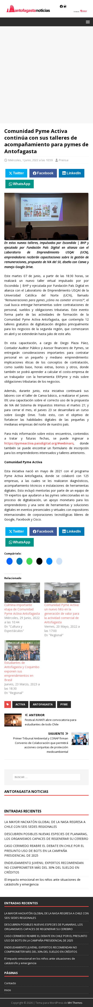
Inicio (7, 990)
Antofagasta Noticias (26, 791)
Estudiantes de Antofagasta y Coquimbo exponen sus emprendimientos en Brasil (21, 671)
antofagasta (43, 704)
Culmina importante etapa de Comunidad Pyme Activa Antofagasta (22, 609)
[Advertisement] (46, 74)
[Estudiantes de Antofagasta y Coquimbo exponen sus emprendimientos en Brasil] (22, 650)
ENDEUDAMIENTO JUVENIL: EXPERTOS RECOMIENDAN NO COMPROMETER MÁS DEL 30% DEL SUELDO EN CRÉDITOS (43, 867)
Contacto (10, 983)
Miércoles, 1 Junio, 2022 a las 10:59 (30, 160)
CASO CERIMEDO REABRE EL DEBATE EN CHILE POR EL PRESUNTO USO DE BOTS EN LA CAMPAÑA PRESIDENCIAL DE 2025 (44, 850)
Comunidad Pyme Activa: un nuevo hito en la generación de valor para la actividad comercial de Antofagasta (61, 613)
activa (20, 704)
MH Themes (75, 1003)
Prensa (63, 160)
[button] (87, 22)
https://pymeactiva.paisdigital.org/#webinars (39, 443)
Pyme (64, 704)
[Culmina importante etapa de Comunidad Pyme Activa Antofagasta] (22, 593)
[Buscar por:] (47, 777)
